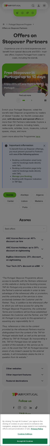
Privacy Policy (37, 429)
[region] (25, 430)
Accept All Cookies (25, 441)
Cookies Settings (25, 434)
